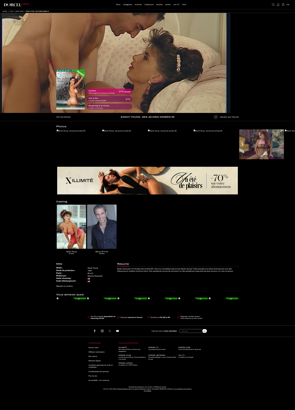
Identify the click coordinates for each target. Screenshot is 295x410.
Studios (159, 4)
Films (118, 4)
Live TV (176, 4)
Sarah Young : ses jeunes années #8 (37, 11)
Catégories (127, 4)
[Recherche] (273, 4)
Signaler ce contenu (64, 286)
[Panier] (283, 4)
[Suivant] (242, 144)
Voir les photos (63, 117)
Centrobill (155, 389)
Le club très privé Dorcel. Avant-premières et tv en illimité (132, 357)
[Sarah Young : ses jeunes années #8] (70, 89)
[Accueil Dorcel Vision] (16, 4)
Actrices (138, 4)
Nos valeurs (92, 356)
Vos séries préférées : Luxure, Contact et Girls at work (162, 357)
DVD (184, 4)
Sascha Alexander (95, 276)
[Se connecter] (278, 4)
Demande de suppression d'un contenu (141, 387)
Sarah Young (19, 11)
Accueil (5, 11)
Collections (149, 4)
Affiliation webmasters (96, 352)
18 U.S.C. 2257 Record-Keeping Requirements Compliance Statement (124, 389)
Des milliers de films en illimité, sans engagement (129, 349)
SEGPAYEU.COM (165, 389)
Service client (93, 347)
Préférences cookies (160, 387)
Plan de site (92, 376)
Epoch (149, 389)
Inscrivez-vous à (165, 331)
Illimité (167, 4)
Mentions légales (94, 361)
